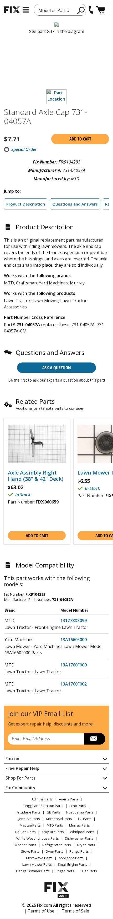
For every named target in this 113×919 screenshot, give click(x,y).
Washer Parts (25, 844)
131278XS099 (73, 620)
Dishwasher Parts (79, 838)
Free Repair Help (22, 768)
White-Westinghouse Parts (37, 838)
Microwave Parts (39, 858)
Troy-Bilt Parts (53, 831)
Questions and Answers (75, 204)
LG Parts (84, 818)
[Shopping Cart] (100, 10)
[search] (81, 10)
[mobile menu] (26, 10)
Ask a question (56, 368)
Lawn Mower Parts (37, 864)
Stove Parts (30, 851)
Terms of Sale (75, 911)
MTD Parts (55, 825)
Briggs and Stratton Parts (43, 805)
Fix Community (20, 788)
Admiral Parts (42, 799)
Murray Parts (79, 825)
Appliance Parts (71, 858)
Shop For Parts (20, 778)
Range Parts (79, 851)
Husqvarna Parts (79, 812)
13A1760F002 (73, 684)
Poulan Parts (25, 831)
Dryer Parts (86, 844)
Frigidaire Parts (28, 812)
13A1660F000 (73, 639)
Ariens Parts (68, 799)
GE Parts (53, 812)
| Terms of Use (39, 911)
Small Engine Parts (72, 864)
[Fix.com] (12, 9)
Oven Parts (54, 851)
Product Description (25, 204)
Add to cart (80, 139)
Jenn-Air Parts (29, 818)
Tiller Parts (88, 871)
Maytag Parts (30, 825)
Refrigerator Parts (56, 844)
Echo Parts (77, 805)
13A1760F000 (73, 665)
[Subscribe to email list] (94, 739)
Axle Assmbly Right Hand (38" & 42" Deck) (35, 476)
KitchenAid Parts (59, 818)
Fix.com (13, 759)
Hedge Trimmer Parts (33, 871)
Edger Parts (65, 871)
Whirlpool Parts (82, 831)
